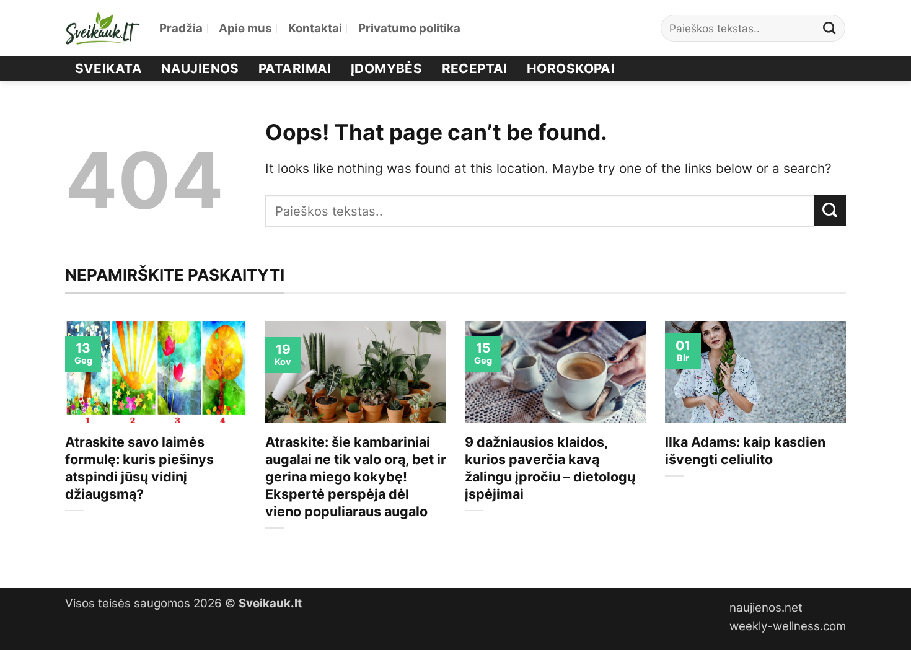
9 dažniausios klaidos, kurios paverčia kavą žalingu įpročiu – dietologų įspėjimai (550, 468)
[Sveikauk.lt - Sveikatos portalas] (103, 28)
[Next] (848, 444)
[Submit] (829, 28)
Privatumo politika (409, 28)
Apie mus (245, 28)
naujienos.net (766, 607)
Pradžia (181, 28)
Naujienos (200, 68)
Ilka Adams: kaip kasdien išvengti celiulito (745, 450)
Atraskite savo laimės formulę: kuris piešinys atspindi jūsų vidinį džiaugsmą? (139, 468)
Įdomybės (386, 68)
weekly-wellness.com (787, 626)
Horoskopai (571, 68)
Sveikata (108, 68)
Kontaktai (315, 28)
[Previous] (62, 444)
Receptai (475, 68)
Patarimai (295, 68)
